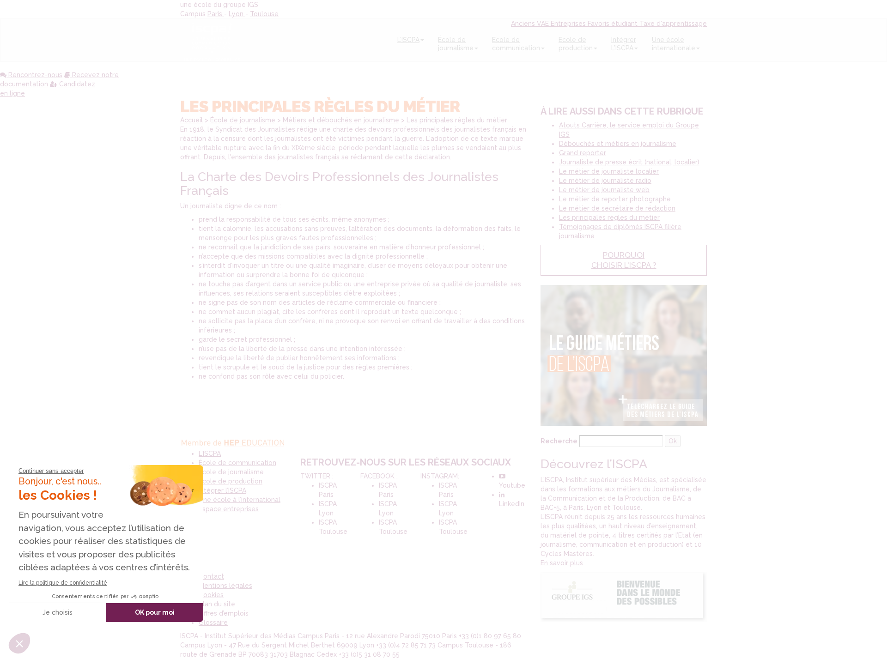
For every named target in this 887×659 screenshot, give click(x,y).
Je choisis (58, 612)
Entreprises (569, 23)
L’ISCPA (408, 39)
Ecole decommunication (516, 44)
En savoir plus (562, 563)
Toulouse (264, 14)
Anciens (524, 23)
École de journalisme (242, 120)
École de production (230, 481)
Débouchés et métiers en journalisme (617, 143)
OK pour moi (155, 612)
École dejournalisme (456, 44)
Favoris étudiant (613, 23)
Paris (215, 14)
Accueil (191, 120)
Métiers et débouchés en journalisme (341, 120)
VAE (544, 23)
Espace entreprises (229, 509)
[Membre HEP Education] (233, 441)
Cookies (211, 595)
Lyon (237, 14)
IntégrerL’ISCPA (623, 44)
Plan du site (217, 604)
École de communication (237, 462)
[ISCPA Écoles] (212, 40)
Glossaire (213, 622)
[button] (19, 643)
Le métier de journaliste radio (605, 180)
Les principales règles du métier (609, 217)
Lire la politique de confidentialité (62, 583)
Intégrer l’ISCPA (222, 490)
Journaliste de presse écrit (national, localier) (629, 162)
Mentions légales (225, 585)
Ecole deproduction (576, 44)
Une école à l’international (239, 499)
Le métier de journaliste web (604, 189)
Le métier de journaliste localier (609, 171)
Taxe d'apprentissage (673, 23)
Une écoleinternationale (673, 44)
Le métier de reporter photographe (615, 199)
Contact (211, 576)
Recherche (559, 441)
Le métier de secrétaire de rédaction (617, 208)
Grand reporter (582, 153)
